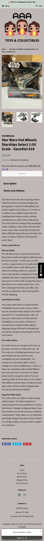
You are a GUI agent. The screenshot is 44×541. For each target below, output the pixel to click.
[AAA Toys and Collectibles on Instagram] (24, 495)
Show (41, 270)
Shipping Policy (22, 480)
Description (10, 183)
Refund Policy (22, 477)
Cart (40, 6)
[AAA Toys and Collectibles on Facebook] (19, 495)
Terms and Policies (14, 191)
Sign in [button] (20, 538)
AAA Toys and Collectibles (25, 524)
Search (22, 470)
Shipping (5, 160)
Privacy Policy (22, 473)
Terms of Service (22, 483)
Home (4, 49)
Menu (7, 6)
